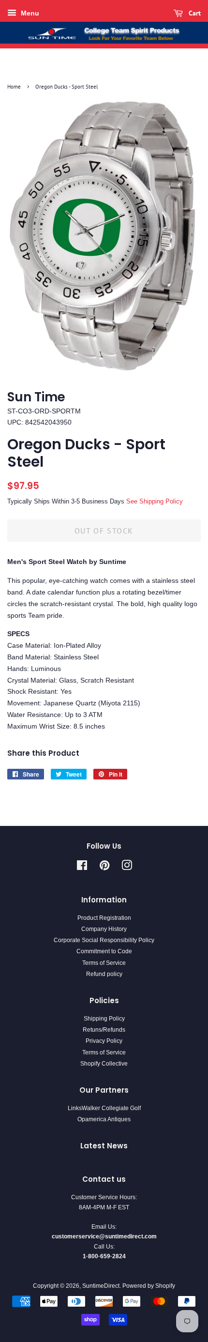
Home (14, 86)
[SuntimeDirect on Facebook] (82, 867)
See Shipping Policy (154, 501)
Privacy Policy (104, 1040)
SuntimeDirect (100, 1285)
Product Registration (104, 918)
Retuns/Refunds (104, 1029)
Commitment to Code (104, 951)
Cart (194, 13)
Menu (29, 13)
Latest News (104, 1146)
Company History (104, 929)
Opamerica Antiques (104, 1119)
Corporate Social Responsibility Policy (104, 940)
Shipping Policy (104, 1018)
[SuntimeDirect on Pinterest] (104, 867)
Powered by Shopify (148, 1285)
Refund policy (104, 974)
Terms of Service (104, 963)
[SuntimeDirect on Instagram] (126, 867)
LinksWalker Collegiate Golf (104, 1108)
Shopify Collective (104, 1063)
